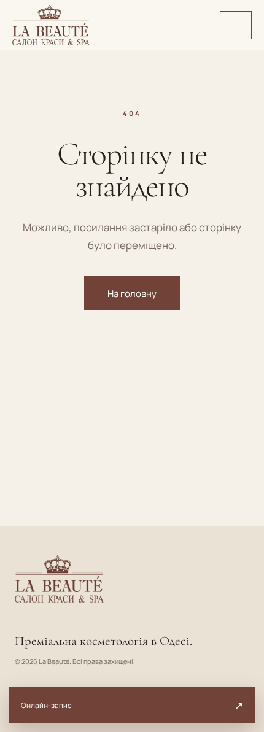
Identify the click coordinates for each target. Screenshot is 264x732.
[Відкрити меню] (236, 25)
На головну (132, 293)
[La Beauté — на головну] (51, 25)
